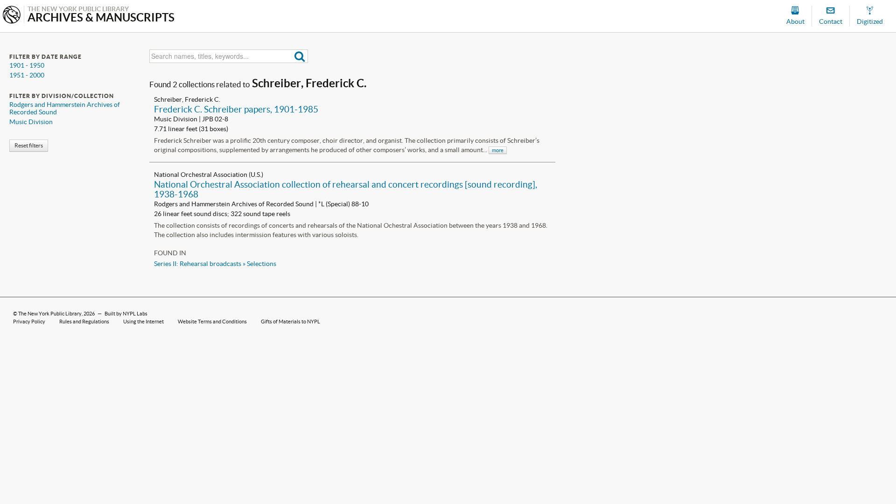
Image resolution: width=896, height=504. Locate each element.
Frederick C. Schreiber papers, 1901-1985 (236, 109)
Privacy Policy (29, 321)
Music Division (31, 122)
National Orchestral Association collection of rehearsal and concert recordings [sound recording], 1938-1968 (345, 189)
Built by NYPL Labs (126, 313)
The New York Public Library (50, 313)
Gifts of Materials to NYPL (290, 321)
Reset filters (28, 145)
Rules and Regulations (84, 321)
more (498, 150)
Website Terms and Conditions (212, 321)
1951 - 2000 (26, 75)
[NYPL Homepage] (12, 16)
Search (300, 56)
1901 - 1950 (26, 65)
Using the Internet (143, 321)
